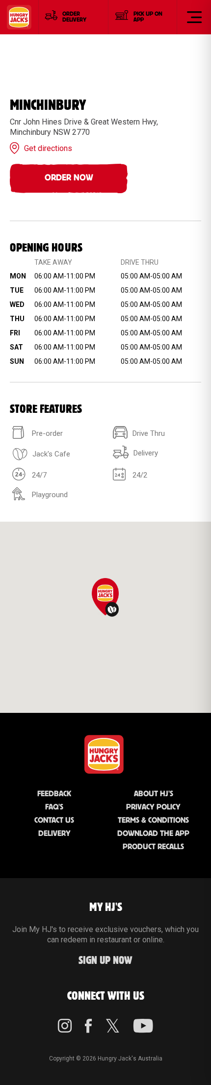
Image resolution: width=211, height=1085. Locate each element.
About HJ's (153, 794)
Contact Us (54, 820)
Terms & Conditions (153, 820)
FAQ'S (54, 807)
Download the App (153, 833)
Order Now (69, 178)
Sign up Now (105, 960)
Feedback (54, 794)
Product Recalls (153, 847)
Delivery (54, 833)
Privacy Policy (153, 807)
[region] (105, 617)
